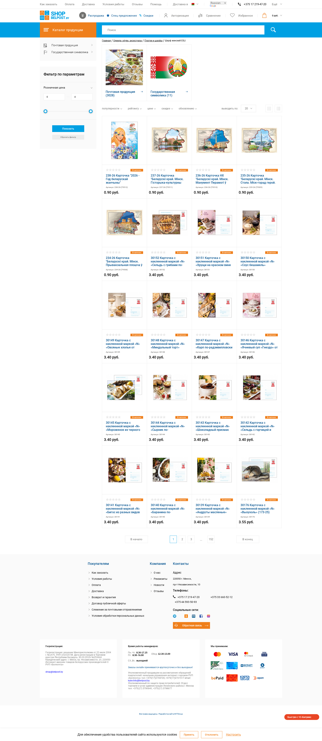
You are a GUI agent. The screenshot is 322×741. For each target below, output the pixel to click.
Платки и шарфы (153, 40)
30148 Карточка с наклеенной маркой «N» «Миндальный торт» (168, 344)
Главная (106, 40)
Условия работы (113, 4)
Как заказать (48, 4)
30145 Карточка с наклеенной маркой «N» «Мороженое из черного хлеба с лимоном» (123, 426)
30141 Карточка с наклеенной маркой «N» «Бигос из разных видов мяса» (123, 508)
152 (211, 539)
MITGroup (178, 714)
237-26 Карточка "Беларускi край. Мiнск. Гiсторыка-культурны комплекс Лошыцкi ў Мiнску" (167, 179)
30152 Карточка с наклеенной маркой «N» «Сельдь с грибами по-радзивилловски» (168, 261)
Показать (68, 128)
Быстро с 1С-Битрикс (299, 717)
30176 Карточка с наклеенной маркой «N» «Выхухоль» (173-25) (257, 508)
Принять (189, 734)
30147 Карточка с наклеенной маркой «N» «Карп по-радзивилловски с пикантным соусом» (214, 344)
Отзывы (137, 4)
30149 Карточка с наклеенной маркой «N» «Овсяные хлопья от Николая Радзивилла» (123, 344)
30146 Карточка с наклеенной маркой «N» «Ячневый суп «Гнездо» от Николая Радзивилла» (259, 344)
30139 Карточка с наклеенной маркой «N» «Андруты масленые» (213, 508)
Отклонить (211, 734)
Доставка (88, 4)
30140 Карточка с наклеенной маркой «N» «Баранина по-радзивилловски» (168, 508)
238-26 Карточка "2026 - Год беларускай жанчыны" (122, 179)
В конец (247, 539)
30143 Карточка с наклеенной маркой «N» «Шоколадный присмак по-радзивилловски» (213, 426)
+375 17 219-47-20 (255, 4)
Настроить (233, 734)
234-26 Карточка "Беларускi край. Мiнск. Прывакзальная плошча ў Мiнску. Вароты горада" (124, 261)
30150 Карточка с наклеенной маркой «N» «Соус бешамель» (257, 261)
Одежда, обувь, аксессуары (127, 40)
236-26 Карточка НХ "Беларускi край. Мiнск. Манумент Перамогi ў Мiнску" (212, 179)
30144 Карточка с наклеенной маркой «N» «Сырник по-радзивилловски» (168, 426)
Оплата (69, 4)
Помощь (156, 4)
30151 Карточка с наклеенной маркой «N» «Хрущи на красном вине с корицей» (213, 261)
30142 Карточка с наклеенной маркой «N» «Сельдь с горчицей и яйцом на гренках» (257, 426)
